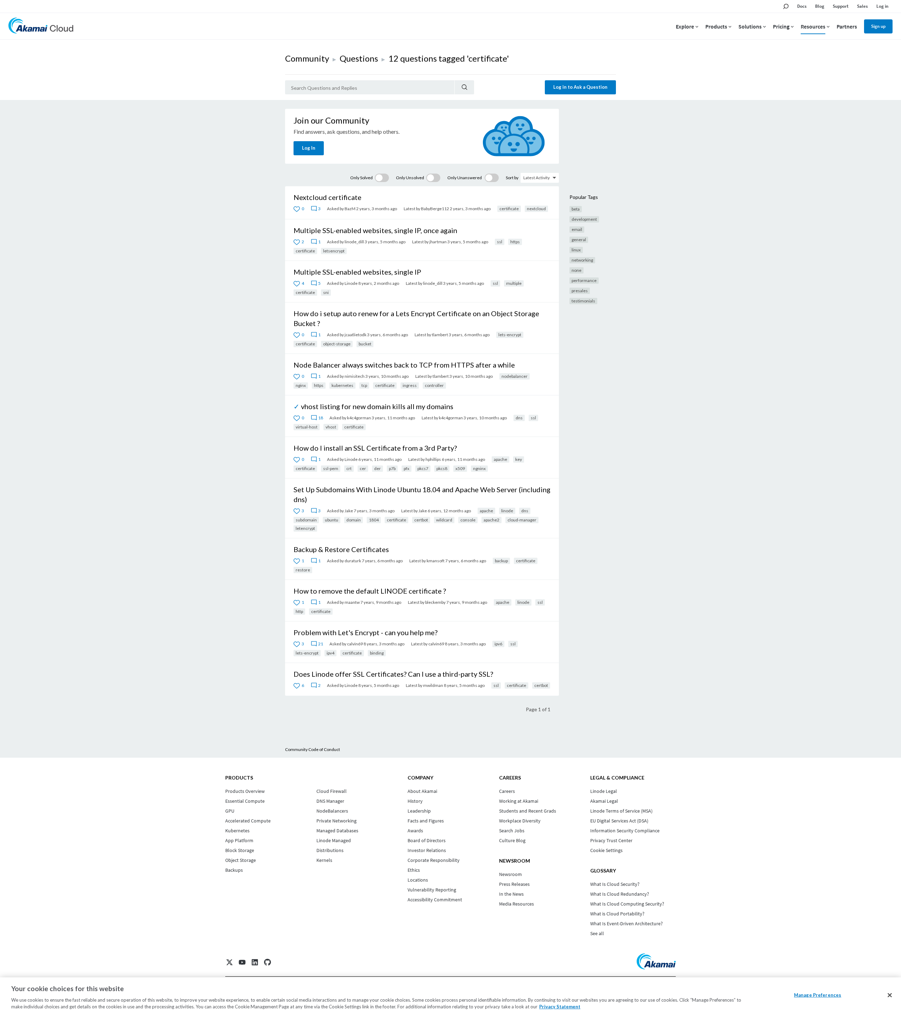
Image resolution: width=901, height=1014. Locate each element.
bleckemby (435, 602)
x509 (460, 468)
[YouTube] (242, 962)
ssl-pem (330, 468)
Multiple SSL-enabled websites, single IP (357, 272)
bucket (365, 343)
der (377, 468)
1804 (374, 519)
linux (576, 249)
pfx (406, 468)
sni (326, 292)
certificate (509, 208)
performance (584, 280)
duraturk (353, 560)
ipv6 (498, 643)
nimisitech (355, 376)
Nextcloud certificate (327, 197)
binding (377, 653)
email (577, 229)
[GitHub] (267, 962)
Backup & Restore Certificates (341, 549)
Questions (359, 58)
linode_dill (354, 241)
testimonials (583, 300)
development (584, 219)
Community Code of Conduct (312, 749)
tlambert (440, 334)
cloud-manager (522, 519)
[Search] (464, 87)
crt (349, 468)
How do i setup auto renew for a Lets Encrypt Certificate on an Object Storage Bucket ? (416, 318)
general (579, 239)
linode (507, 510)
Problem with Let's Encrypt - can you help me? (365, 632)
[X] (229, 962)
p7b (392, 468)
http (299, 611)
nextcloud (536, 208)
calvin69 (355, 643)
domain (353, 519)
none (576, 270)
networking (582, 260)
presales (580, 290)
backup (501, 560)
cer (363, 468)
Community (307, 58)
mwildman (433, 685)
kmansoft (436, 560)
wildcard (444, 519)
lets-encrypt (509, 334)
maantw (352, 602)
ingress (410, 385)
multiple (514, 283)
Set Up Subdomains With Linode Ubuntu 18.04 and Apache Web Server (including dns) (422, 494)
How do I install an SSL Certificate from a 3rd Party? (375, 448)
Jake (349, 510)
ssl (499, 241)
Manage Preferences (817, 995)
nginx (301, 385)
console (467, 519)
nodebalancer (515, 376)
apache (500, 459)
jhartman (438, 241)
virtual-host (306, 427)
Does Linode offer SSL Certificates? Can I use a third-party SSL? (393, 674)
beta (576, 209)
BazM (350, 208)
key (518, 459)
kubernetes (342, 385)
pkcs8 (441, 468)
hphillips (433, 459)
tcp (364, 385)
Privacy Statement (559, 1006)
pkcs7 (422, 468)
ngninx (479, 468)
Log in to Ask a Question (580, 87)
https (515, 241)
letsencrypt (334, 251)
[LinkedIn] (255, 962)
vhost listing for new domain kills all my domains (377, 406)
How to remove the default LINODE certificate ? (370, 591)
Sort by (512, 177)
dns (519, 417)
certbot (421, 519)
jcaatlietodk (355, 334)
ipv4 (330, 653)
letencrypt (305, 528)
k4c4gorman (359, 417)
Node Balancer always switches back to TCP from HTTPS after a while (404, 365)
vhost (331, 427)
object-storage (337, 343)
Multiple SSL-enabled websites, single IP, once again (375, 230)
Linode (351, 283)
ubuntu (331, 519)
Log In (308, 148)
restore (303, 569)
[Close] (889, 995)
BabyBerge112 (435, 208)
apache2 (491, 519)
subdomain (306, 519)
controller (434, 385)
